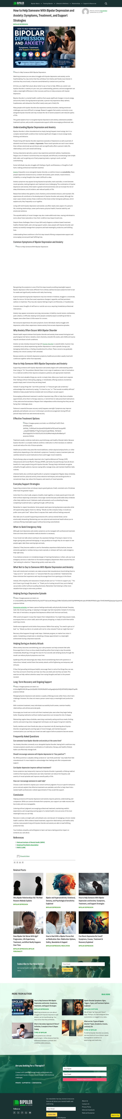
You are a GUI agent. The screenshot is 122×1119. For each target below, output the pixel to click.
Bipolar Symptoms (91, 1009)
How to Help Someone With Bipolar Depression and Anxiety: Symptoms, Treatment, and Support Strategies (92, 900)
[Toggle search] (106, 3)
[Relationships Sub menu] (82, 3)
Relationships (76, 3)
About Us (85, 1101)
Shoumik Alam (103, 10)
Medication (65, 946)
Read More (106, 994)
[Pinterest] (22, 862)
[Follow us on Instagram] (22, 1113)
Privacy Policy (86, 1107)
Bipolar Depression (20, 24)
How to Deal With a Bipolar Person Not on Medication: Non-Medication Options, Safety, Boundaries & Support (61, 939)
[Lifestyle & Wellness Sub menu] (70, 3)
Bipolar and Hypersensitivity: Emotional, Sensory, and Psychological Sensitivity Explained (60, 900)
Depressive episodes (20, 607)
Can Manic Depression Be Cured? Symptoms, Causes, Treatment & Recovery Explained (91, 939)
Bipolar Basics (35, 3)
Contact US (85, 1104)
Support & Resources (89, 3)
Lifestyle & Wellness (62, 3)
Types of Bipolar (40, 1032)
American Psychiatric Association (27, 845)
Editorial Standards (88, 1110)
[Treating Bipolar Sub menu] (54, 3)
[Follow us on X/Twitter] (18, 1113)
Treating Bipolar (48, 3)
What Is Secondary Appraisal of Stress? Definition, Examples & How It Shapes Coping (46, 1026)
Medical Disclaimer (88, 1113)
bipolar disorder (48, 344)
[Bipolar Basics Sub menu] (41, 3)
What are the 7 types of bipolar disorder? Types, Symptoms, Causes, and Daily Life (96, 1024)
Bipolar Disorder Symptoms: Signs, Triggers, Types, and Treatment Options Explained (96, 1003)
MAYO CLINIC (21, 847)
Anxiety (15, 172)
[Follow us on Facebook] (14, 1113)
